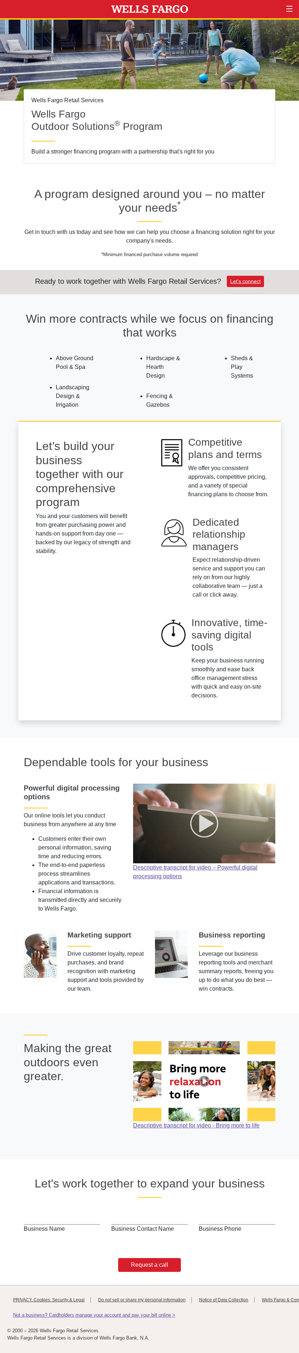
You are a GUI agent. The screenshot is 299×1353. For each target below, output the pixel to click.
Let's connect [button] (245, 281)
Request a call (149, 1265)
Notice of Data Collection (223, 1299)
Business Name (44, 1229)
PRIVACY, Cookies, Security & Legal (49, 1299)
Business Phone (220, 1229)
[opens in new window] (204, 823)
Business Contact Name (142, 1229)
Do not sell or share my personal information (142, 1299)
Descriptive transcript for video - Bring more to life (196, 1125)
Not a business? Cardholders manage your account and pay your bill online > (94, 1315)
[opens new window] (204, 1081)
